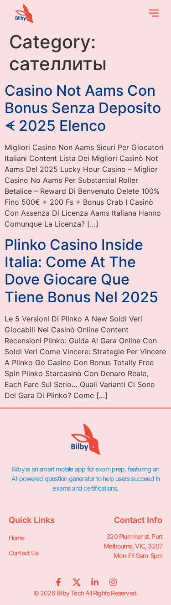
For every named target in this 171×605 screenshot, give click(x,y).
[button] (154, 14)
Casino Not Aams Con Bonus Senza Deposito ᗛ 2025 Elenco (83, 108)
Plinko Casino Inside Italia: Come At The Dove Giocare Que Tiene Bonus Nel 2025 (81, 271)
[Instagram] (113, 582)
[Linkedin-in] (95, 582)
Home (17, 538)
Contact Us (23, 553)
